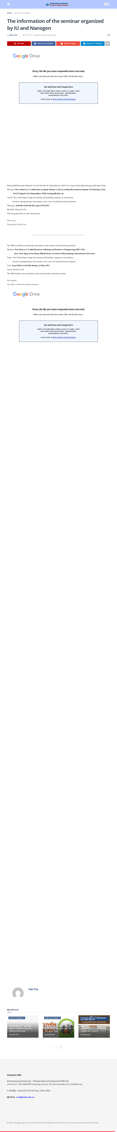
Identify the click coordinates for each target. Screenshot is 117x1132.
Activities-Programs (22, 13)
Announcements (17, 1018)
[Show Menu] (8, 4)
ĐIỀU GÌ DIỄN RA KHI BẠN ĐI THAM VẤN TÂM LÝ (93, 1029)
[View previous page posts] (56, 1047)
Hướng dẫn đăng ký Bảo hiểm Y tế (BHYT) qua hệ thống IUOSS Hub (20, 1028)
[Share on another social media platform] (107, 43)
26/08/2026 (50, 1034)
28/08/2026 (15, 1034)
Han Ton (13, 35)
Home (9, 13)
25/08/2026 (86, 1034)
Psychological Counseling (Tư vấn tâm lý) (93, 1019)
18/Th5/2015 (27, 35)
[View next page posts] (61, 1047)
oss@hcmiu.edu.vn (25, 1097)
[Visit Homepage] (56, 4)
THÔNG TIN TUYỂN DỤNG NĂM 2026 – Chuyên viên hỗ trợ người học (58, 1028)
